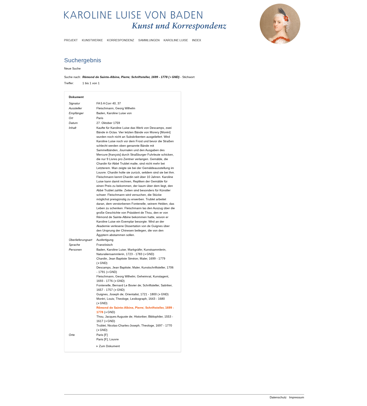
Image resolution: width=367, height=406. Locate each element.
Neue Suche (72, 68)
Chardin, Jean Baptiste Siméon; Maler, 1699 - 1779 (130, 258)
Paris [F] (102, 334)
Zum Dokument (109, 346)
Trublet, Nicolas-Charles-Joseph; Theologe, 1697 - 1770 (134, 325)
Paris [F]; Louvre (107, 339)
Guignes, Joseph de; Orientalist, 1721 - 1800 (126, 294)
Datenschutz (278, 397)
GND (175, 77)
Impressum (296, 397)
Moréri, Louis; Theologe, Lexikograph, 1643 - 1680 (130, 298)
